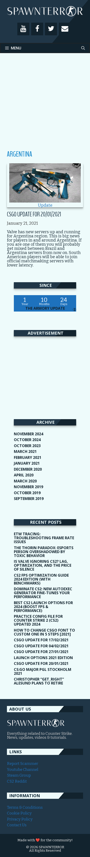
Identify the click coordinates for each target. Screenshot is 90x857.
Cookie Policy (19, 813)
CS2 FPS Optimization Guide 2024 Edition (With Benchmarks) (41, 579)
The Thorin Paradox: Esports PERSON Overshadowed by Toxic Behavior (43, 551)
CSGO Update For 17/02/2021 (41, 639)
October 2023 (27, 445)
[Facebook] (37, 29)
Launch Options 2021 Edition (43, 657)
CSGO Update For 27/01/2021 (41, 651)
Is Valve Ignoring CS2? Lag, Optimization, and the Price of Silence (42, 565)
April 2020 (23, 475)
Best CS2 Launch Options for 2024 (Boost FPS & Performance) (43, 606)
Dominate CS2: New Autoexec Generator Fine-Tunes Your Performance (43, 592)
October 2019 (27, 492)
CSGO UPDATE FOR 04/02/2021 (41, 645)
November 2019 (28, 486)
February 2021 (27, 457)
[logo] (36, 725)
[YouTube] (23, 29)
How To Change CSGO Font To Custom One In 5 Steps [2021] (44, 632)
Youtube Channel (22, 769)
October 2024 (27, 439)
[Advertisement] (45, 105)
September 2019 (29, 498)
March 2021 (25, 451)
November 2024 (28, 433)
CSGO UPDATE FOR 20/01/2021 (34, 214)
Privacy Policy (20, 819)
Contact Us (17, 825)
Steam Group (19, 775)
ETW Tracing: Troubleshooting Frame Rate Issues (44, 537)
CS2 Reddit (17, 781)
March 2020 (25, 481)
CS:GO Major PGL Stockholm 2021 (42, 671)
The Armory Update (45, 308)
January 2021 (27, 463)
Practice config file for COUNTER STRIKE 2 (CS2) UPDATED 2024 (38, 620)
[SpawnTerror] (45, 10)
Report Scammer (22, 763)
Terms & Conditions (25, 807)
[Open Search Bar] (83, 48)
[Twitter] (51, 29)
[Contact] (65, 29)
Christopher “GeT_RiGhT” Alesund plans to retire (39, 681)
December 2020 (28, 469)
